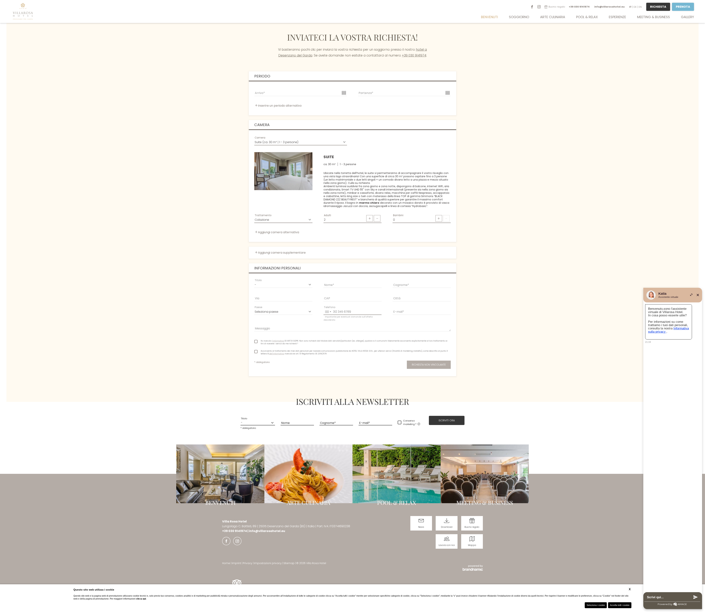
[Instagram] (539, 6)
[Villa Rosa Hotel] (19, 11)
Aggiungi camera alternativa (278, 232)
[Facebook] (532, 6)
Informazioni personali (277, 268)
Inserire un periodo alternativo (280, 105)
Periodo (262, 76)
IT (630, 7)
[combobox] (328, 312)
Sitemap (289, 563)
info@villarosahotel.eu (267, 531)
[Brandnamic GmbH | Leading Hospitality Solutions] (473, 568)
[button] (446, 420)
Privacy (248, 563)
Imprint (237, 563)
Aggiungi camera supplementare (282, 252)
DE (635, 7)
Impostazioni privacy (268, 563)
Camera (262, 124)
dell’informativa (276, 353)
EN (640, 7)
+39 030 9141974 (414, 55)
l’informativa (278, 340)
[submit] (429, 365)
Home (226, 563)
